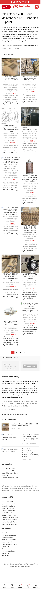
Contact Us (5, 553)
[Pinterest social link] (20, 1)
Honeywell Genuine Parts (10, 517)
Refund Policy (6, 546)
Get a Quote (9, 103)
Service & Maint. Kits (14, 45)
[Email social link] (17, 1)
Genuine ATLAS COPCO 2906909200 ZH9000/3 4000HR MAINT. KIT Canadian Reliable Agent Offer (10, 277)
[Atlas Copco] (30, 366)
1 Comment (21, 429)
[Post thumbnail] (5, 427)
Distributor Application (8, 551)
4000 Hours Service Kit (9, 282)
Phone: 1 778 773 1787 (11, 410)
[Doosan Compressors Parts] (10, 366)
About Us (4, 533)
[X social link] (14, 1)
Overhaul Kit (14, 91)
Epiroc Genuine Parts (12, 140)
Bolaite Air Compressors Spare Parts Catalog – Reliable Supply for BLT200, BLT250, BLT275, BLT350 (30, 453)
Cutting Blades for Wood (9, 522)
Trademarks (5, 555)
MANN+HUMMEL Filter (9, 515)
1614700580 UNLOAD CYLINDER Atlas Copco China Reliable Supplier (11, 322)
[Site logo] (22, 7)
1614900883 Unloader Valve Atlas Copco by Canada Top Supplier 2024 (10, 212)
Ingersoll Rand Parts (8, 506)
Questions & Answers (8, 549)
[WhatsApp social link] (25, 1)
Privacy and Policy (7, 542)
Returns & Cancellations (9, 544)
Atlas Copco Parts (7, 501)
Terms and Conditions (9, 539)
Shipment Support (7, 537)
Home (3, 45)
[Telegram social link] (28, 1)
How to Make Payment (9, 535)
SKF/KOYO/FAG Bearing (9, 519)
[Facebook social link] (11, 1)
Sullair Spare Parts (8, 508)
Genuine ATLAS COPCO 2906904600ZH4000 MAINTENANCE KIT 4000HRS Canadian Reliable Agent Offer (30, 229)
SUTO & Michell (7, 513)
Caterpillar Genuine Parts (10, 524)
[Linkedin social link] (23, 1)
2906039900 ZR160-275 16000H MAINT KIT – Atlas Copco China (30, 310)
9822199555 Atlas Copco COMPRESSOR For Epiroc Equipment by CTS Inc (30, 127)
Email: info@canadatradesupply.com (16, 414)
